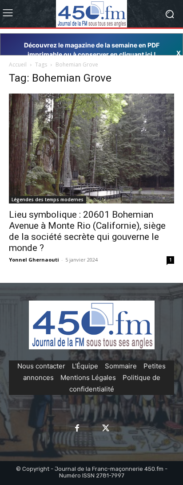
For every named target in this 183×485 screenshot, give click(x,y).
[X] (106, 429)
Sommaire (121, 366)
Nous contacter (41, 366)
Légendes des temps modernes (48, 199)
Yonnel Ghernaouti (34, 259)
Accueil (18, 64)
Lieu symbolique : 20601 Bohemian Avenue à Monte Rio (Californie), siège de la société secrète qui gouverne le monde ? (87, 231)
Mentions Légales (88, 377)
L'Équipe (85, 366)
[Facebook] (77, 429)
